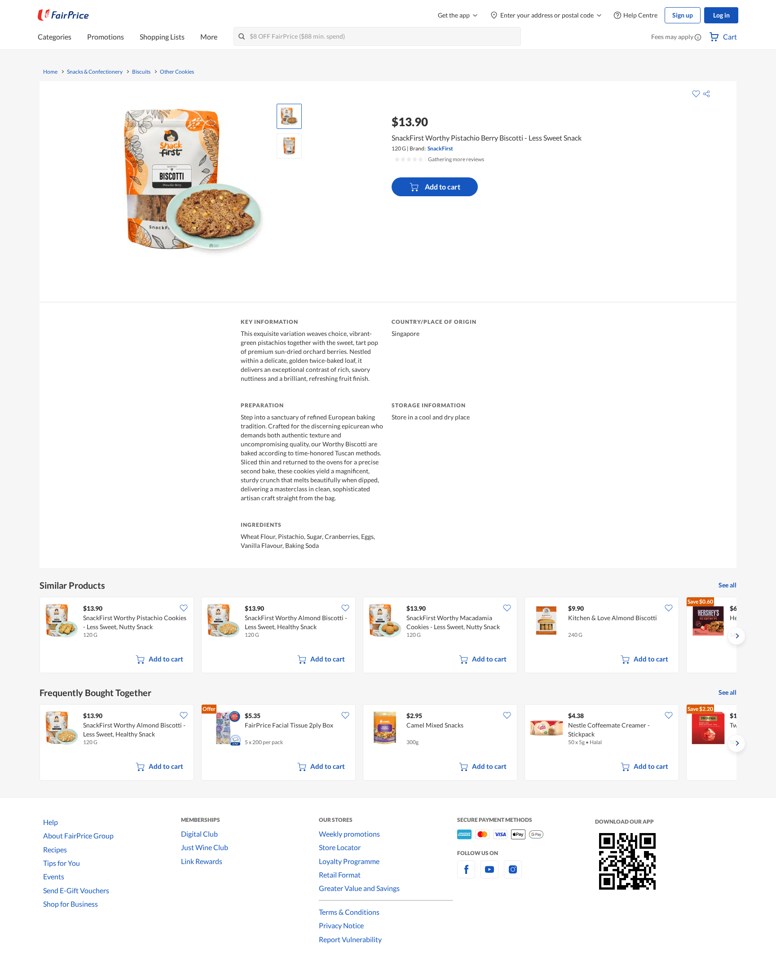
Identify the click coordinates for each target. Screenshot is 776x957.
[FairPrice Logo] (63, 15)
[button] (697, 38)
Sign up (682, 15)
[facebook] (466, 874)
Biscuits (141, 72)
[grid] (388, 636)
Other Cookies (177, 72)
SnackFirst (440, 148)
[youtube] (489, 874)
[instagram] (513, 874)
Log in (721, 15)
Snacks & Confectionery (95, 72)
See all (727, 585)
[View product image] (289, 116)
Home (50, 72)
